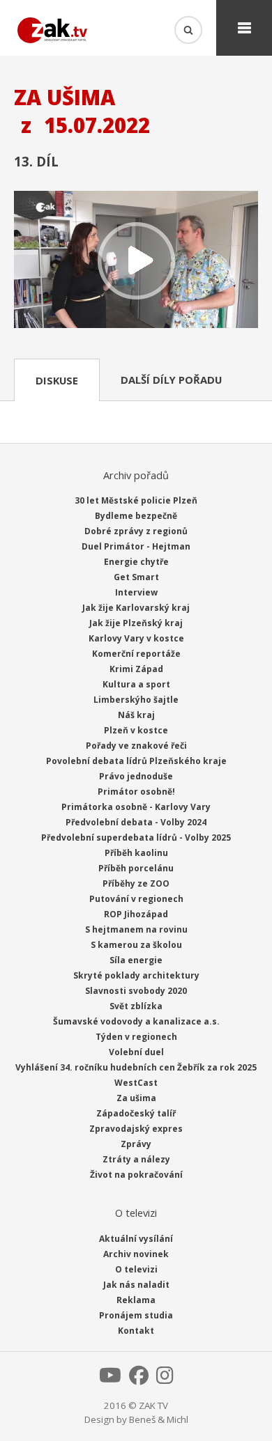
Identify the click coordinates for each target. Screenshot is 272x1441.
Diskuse (57, 380)
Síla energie (136, 960)
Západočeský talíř (136, 1113)
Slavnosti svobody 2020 (136, 991)
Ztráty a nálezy (136, 1159)
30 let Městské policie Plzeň (136, 500)
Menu (244, 28)
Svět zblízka (136, 1006)
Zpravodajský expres (136, 1129)
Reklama (136, 1300)
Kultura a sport (136, 684)
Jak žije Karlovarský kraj (136, 608)
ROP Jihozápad (136, 914)
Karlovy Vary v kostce (136, 638)
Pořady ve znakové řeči (136, 745)
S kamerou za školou (136, 945)
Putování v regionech (136, 899)
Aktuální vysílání (136, 1239)
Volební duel (136, 1052)
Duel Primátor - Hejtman (136, 546)
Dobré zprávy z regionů (136, 531)
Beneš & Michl (158, 1419)
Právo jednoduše (136, 776)
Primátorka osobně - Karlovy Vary (136, 807)
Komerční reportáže (136, 654)
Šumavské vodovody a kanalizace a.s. (136, 1021)
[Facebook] (138, 1379)
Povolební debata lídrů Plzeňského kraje (136, 761)
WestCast (136, 1083)
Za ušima (136, 1098)
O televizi (136, 1269)
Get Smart (136, 577)
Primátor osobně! (136, 791)
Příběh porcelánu (136, 868)
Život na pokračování (136, 1175)
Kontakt (136, 1331)
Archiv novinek (136, 1254)
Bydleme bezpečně (136, 516)
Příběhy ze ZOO (136, 883)
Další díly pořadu (171, 380)
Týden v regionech (136, 1037)
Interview (136, 592)
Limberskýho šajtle (136, 700)
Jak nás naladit (136, 1285)
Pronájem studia (136, 1315)
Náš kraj (136, 715)
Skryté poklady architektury (136, 975)
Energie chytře (136, 562)
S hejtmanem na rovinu (136, 929)
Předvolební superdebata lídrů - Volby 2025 (136, 837)
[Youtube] (110, 1379)
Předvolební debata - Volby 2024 (136, 822)
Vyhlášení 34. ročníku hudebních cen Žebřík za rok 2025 (136, 1067)
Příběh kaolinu (136, 853)
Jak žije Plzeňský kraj (136, 623)
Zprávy (136, 1144)
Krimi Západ (136, 669)
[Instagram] (164, 1379)
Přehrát (136, 261)
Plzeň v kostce (136, 730)
